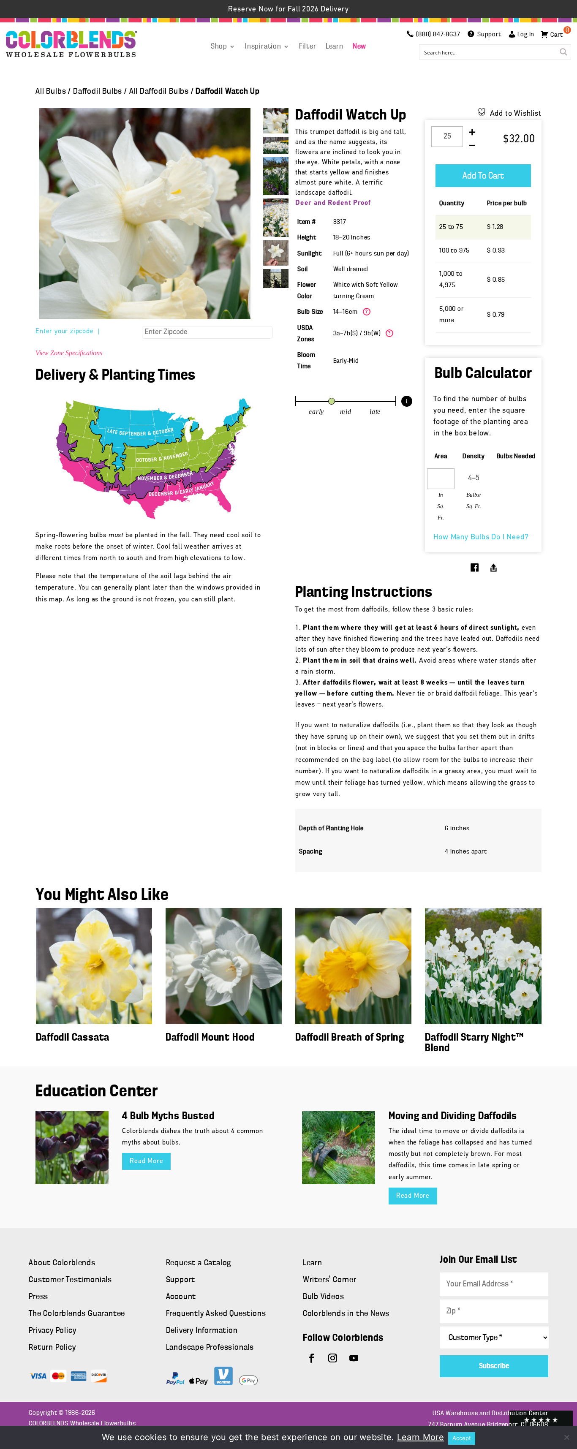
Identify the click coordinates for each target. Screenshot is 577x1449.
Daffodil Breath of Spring (349, 1038)
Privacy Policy (52, 1331)
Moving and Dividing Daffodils (453, 1116)
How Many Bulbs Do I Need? (480, 537)
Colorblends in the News (346, 1314)
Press (38, 1297)
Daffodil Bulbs (97, 91)
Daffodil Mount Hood (210, 1038)
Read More (146, 1161)
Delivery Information (202, 1331)
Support (181, 1280)
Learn (334, 46)
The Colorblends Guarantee (77, 1314)
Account (181, 1297)
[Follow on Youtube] (354, 1358)
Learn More (420, 1437)
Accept (461, 1438)
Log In (525, 34)
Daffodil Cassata (73, 1038)
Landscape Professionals (210, 1347)
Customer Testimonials (70, 1280)
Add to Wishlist (516, 114)
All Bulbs (50, 91)
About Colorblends (62, 1263)
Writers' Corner (330, 1280)
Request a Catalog (198, 1263)
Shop (219, 46)
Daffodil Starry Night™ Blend (474, 1043)
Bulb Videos (323, 1297)
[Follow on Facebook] (312, 1358)
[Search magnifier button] (563, 52)
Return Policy (52, 1347)
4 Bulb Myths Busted (168, 1116)
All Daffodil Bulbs (159, 91)
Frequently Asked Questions (216, 1314)
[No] (566, 1437)
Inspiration (263, 46)
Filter (307, 46)
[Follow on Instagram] (333, 1358)
